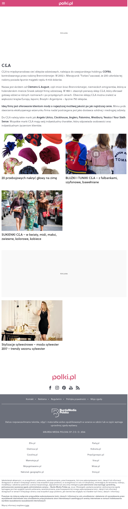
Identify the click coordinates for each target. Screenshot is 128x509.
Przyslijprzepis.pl (95, 454)
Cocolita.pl (32, 454)
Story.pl (96, 472)
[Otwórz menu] (3, 3)
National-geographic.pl (32, 472)
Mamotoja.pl (32, 460)
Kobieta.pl (96, 448)
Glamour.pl (32, 448)
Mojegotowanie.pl (32, 466)
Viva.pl (96, 460)
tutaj (27, 505)
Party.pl (95, 443)
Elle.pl (32, 443)
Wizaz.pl (96, 466)
